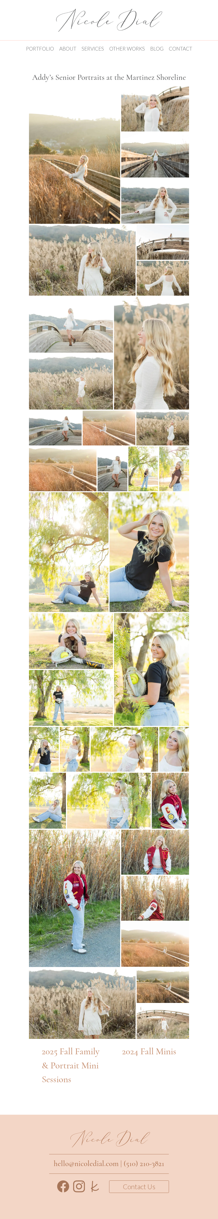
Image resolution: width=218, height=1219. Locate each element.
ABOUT (67, 49)
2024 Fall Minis (149, 1051)
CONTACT (180, 49)
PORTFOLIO (40, 49)
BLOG (157, 49)
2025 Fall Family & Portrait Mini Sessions (70, 1065)
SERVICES (93, 49)
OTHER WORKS (127, 49)
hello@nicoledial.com (86, 1164)
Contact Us (139, 1187)
